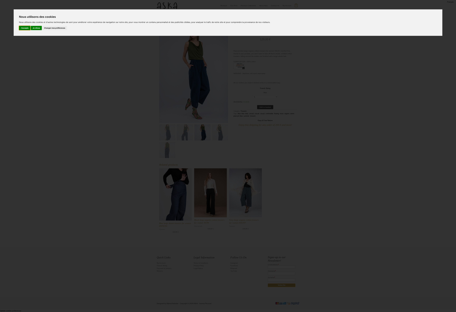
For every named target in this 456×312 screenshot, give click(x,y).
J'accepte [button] (24, 28)
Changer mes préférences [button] (54, 28)
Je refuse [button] (36, 28)
